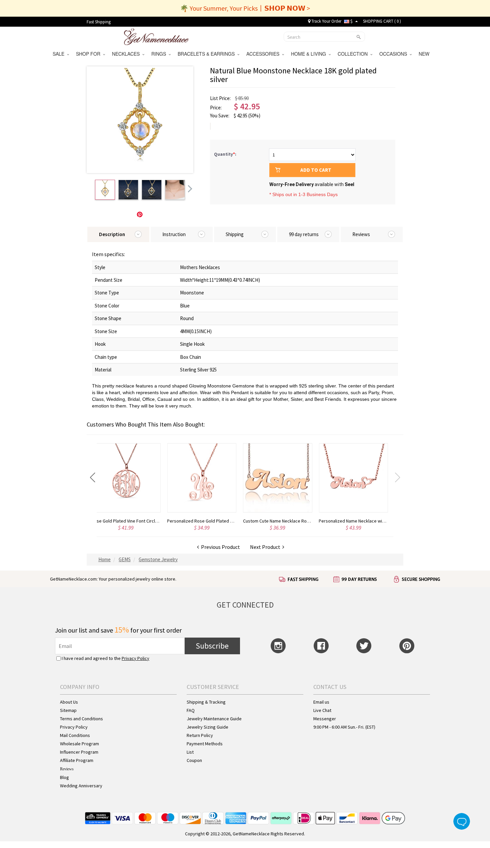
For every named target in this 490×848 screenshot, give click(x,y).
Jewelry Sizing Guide (207, 727)
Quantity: (225, 154)
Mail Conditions (75, 735)
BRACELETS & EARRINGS (207, 53)
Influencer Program (79, 752)
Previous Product (219, 547)
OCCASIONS (394, 53)
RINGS (160, 53)
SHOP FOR (89, 53)
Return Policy (200, 735)
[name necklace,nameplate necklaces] (156, 36)
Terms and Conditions (81, 719)
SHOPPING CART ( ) (382, 21)
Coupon (194, 760)
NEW (425, 53)
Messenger (324, 719)
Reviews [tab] (361, 234)
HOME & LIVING (310, 53)
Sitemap (68, 710)
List (190, 752)
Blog (64, 777)
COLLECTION (354, 53)
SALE (60, 53)
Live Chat (322, 710)
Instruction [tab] (174, 234)
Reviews (67, 769)
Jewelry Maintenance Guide (214, 719)
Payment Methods (205, 744)
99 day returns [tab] (304, 234)
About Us (69, 702)
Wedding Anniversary (81, 786)
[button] (92, 477)
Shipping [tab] (235, 234)
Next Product (266, 547)
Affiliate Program (76, 760)
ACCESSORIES (264, 53)
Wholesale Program (79, 744)
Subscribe (212, 646)
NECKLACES (127, 53)
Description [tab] (112, 234)
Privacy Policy (135, 658)
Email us (321, 702)
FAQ (191, 710)
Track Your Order (325, 21)
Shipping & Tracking (206, 702)
